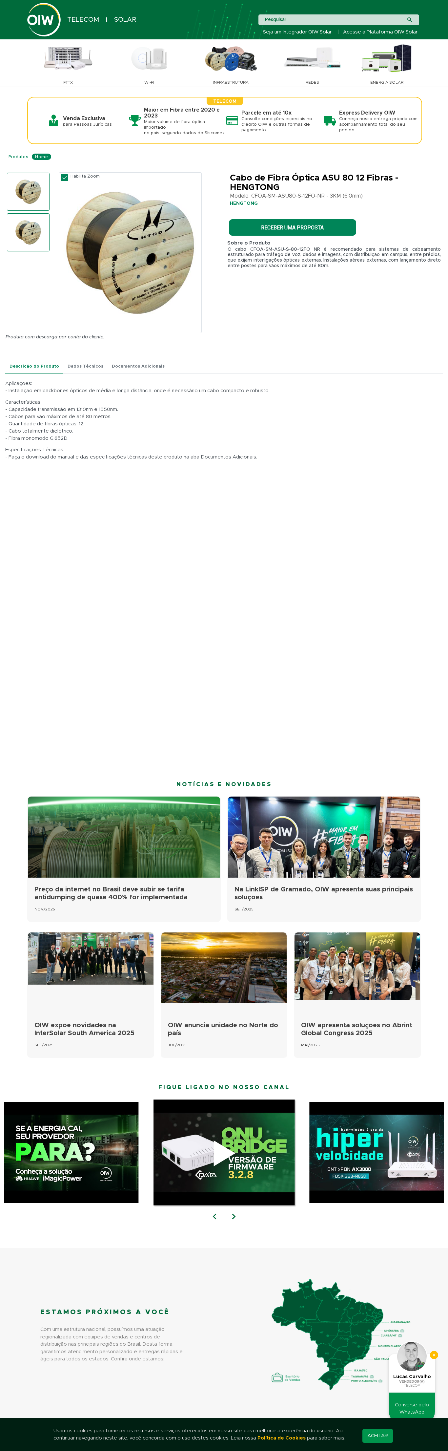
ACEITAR (377, 1435)
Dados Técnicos (85, 366)
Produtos (19, 156)
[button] (215, 1217)
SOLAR (125, 19)
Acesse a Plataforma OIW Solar (380, 32)
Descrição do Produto (34, 366)
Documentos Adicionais (138, 366)
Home (41, 156)
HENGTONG (244, 203)
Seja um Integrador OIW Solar (297, 32)
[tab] (34, 366)
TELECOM (83, 19)
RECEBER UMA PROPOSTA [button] (292, 227)
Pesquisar (275, 19)
